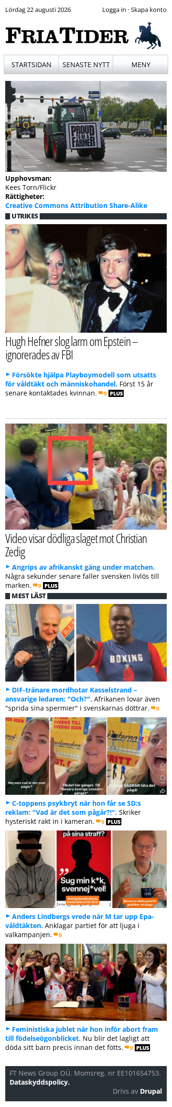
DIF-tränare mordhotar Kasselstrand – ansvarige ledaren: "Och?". (71, 694)
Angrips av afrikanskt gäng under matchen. (83, 567)
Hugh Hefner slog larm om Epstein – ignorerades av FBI (71, 348)
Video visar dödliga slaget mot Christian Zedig (76, 545)
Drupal (151, 1091)
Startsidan (31, 64)
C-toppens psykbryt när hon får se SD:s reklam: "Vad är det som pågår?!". (73, 808)
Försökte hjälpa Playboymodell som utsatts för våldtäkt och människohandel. (80, 379)
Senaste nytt (86, 64)
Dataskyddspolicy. (40, 1082)
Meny (140, 64)
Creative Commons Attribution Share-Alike (76, 205)
